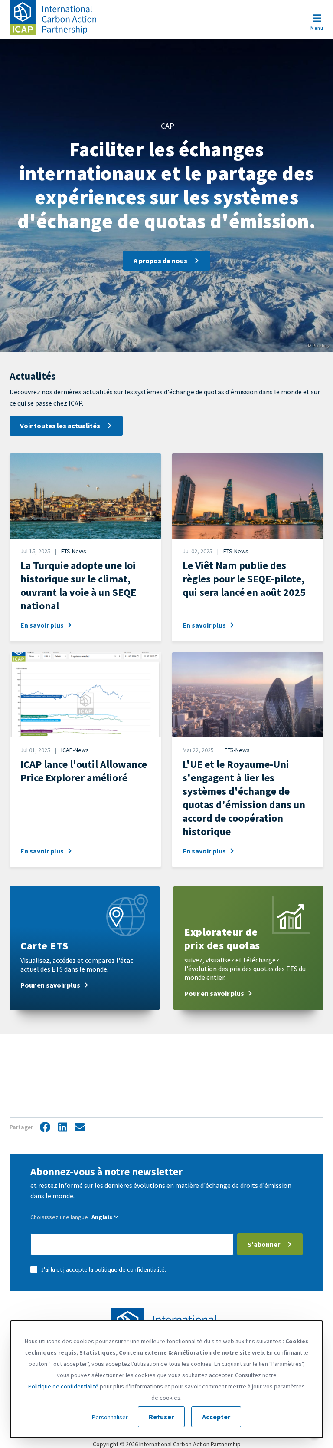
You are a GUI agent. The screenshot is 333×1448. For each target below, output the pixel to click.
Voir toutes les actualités (60, 425)
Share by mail (80, 1127)
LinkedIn (62, 1127)
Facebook (45, 1127)
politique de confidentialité (130, 1269)
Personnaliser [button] (110, 1417)
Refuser (161, 1416)
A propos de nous (160, 260)
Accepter (216, 1416)
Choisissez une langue (59, 1217)
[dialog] (166, 1379)
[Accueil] (53, 17)
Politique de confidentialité (63, 1386)
